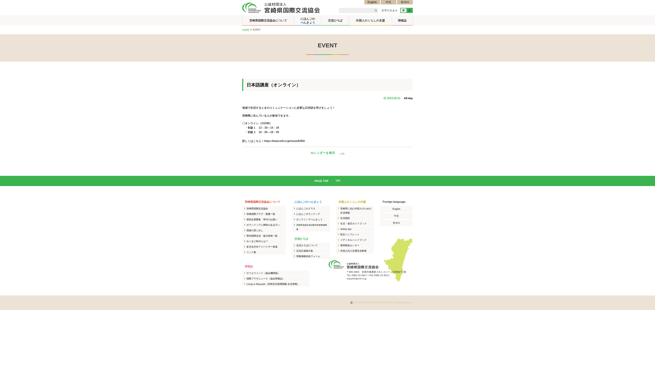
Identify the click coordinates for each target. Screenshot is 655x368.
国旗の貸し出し (254, 230)
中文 (388, 2)
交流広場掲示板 (304, 250)
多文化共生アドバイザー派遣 (262, 246)
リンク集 (251, 252)
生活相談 (345, 218)
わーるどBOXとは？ (257, 241)
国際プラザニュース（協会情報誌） (265, 278)
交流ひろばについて (307, 245)
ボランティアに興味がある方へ (263, 225)
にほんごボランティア (308, 214)
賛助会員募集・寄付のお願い (262, 219)
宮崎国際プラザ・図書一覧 (260, 214)
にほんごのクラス (305, 208)
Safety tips (346, 229)
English (372, 2)
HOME (245, 29)
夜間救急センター (349, 245)
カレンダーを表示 (322, 153)
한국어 (405, 2)
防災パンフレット (349, 234)
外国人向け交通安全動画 (353, 250)
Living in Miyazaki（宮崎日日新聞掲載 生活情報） (273, 284)
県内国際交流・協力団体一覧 (262, 235)
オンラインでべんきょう (309, 219)
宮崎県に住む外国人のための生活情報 (355, 210)
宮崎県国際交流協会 (257, 208)
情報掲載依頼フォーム (308, 256)
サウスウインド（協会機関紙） (263, 273)
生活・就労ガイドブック (353, 223)
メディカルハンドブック (353, 240)
